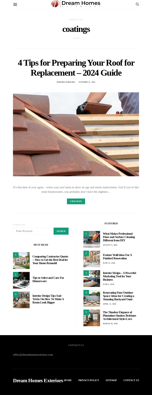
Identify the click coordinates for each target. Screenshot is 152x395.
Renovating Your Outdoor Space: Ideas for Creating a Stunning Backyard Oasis (118, 296)
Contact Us (131, 380)
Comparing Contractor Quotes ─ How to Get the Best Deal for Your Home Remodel (50, 260)
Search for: (19, 225)
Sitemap (111, 380)
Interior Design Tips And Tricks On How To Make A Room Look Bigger (48, 299)
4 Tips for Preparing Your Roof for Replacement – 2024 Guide (76, 67)
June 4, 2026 (108, 284)
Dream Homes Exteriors (38, 380)
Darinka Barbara (66, 82)
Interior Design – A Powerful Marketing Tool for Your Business (119, 276)
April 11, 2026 (109, 304)
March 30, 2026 (110, 324)
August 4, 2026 (110, 245)
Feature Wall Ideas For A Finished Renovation (117, 256)
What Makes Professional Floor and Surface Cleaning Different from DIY (119, 237)
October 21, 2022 (87, 82)
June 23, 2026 (109, 263)
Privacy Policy (88, 380)
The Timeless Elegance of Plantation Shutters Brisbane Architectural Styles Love (119, 315)
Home (68, 380)
